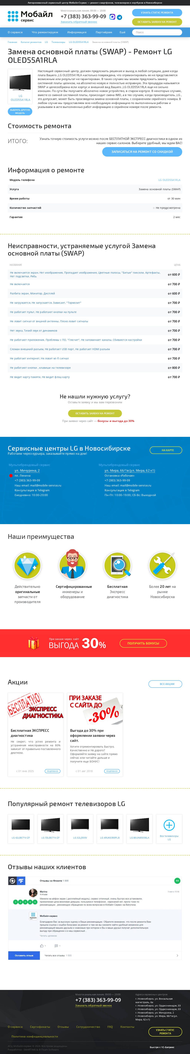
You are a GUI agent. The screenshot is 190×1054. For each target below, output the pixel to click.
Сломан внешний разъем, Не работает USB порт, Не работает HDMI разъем (60, 349)
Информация (76, 32)
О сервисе (15, 32)
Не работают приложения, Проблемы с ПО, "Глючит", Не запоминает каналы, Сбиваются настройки (76, 340)
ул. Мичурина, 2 (27, 470)
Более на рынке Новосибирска (162, 591)
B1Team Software (49, 1049)
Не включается (20, 284)
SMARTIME (30, 1049)
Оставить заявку (157, 21)
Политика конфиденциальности (35, 1036)
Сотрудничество (88, 1026)
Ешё (123, 32)
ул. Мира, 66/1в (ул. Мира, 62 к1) (130, 470)
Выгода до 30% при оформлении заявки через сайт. (92, 735)
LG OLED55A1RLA (169, 180)
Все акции (167, 684)
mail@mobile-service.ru (45, 485)
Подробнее (52, 771)
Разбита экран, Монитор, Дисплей (32, 293)
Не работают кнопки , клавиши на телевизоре (40, 367)
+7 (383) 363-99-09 (83, 16)
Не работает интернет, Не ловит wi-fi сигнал (39, 358)
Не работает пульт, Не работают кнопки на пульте (43, 312)
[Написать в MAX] (112, 17)
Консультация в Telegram (32, 490)
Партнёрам (104, 32)
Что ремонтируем (45, 32)
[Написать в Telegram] (119, 17)
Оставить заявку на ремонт (95, 413)
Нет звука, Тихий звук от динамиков (33, 330)
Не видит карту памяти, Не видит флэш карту (40, 377)
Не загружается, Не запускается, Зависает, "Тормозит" (45, 302)
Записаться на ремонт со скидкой (142, 152)
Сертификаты (40, 1026)
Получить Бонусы (143, 643)
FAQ (110, 1026)
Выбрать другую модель (20, 111)
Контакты (127, 1026)
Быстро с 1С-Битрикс (162, 1047)
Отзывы (63, 1026)
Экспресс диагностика (117, 591)
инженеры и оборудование (74, 591)
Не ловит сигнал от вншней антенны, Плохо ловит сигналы (49, 321)
